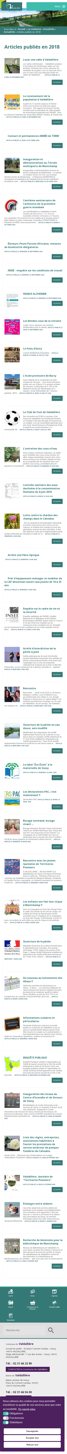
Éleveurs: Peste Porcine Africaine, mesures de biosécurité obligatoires (32, 245)
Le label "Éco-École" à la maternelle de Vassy (37, 766)
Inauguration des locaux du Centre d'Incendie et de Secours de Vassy (42, 1097)
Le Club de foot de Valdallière (41, 412)
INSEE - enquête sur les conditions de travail (35, 270)
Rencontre (29, 688)
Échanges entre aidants (38, 1203)
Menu (57, 6)
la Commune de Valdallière (27, 1369)
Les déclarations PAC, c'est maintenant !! (39, 793)
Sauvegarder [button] (32, 1431)
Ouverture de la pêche (37, 941)
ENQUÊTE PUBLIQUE (35, 1057)
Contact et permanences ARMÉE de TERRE (33, 136)
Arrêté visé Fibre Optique (23, 555)
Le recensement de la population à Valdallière (38, 97)
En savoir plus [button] (26, 1409)
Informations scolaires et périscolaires (39, 1019)
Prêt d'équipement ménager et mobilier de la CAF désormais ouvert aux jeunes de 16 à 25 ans (33, 582)
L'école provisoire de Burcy (39, 375)
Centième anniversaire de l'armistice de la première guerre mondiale (39, 204)
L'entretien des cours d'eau (40, 448)
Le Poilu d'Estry (32, 348)
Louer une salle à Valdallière (40, 59)
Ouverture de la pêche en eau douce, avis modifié (41, 726)
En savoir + (57, 82)
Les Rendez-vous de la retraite (42, 321)
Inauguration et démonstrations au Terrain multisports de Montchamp (40, 163)
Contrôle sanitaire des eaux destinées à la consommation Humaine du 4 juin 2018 (41, 488)
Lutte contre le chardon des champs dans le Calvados (40, 516)
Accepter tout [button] (32, 1438)
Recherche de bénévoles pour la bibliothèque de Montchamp (42, 1241)
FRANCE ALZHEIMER (34, 294)
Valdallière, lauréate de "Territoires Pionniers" (38, 1178)
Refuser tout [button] (32, 1445)
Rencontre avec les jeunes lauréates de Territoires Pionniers (39, 864)
